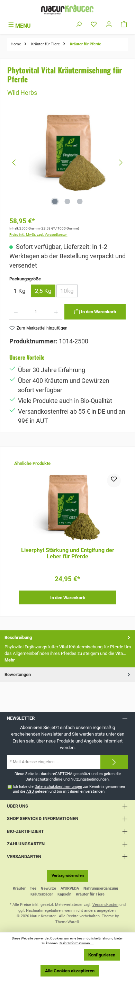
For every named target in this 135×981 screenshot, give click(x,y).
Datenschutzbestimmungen (58, 786)
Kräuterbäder (41, 894)
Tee (33, 888)
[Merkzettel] (93, 24)
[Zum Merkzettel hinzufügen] (114, 480)
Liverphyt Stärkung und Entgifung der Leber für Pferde (67, 553)
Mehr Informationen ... (77, 943)
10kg (69, 292)
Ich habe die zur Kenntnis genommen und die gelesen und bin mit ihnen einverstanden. (69, 788)
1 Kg (20, 290)
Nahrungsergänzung (100, 888)
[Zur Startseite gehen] (67, 9)
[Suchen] (79, 24)
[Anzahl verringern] (15, 312)
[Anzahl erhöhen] (56, 312)
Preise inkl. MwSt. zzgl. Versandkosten (38, 234)
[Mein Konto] (109, 24)
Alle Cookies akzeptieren (69, 970)
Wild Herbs (22, 92)
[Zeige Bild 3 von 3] (80, 201)
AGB (30, 791)
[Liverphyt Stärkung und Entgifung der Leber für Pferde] (67, 508)
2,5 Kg (43, 290)
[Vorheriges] (14, 162)
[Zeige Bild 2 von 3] (67, 201)
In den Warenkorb (67, 597)
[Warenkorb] (124, 24)
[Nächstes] (120, 162)
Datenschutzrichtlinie (44, 779)
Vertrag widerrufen (68, 875)
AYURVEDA (70, 888)
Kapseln (64, 894)
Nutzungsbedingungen (90, 779)
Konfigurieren (101, 954)
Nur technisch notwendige (50, 954)
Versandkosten (105, 904)
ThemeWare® (67, 922)
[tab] (67, 648)
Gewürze (48, 888)
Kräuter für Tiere (90, 894)
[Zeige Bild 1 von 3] (55, 201)
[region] (67, 162)
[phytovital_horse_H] (67, 152)
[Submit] (114, 762)
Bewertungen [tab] (17, 674)
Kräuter (19, 888)
